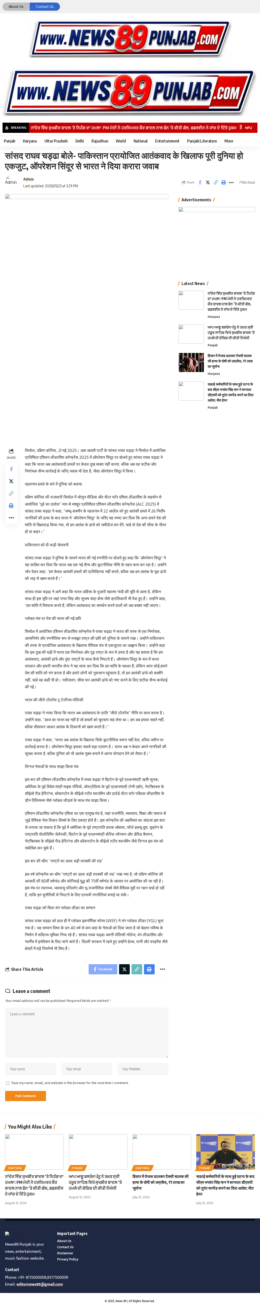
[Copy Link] (215, 182)
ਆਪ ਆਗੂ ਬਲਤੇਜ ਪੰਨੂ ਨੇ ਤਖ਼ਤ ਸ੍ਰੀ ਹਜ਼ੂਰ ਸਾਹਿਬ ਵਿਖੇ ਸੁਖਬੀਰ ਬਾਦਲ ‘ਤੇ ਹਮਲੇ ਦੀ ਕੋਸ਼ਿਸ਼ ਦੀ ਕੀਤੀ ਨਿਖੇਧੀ (231, 332)
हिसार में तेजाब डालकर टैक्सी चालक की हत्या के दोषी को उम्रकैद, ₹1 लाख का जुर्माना (230, 360)
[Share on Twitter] (207, 182)
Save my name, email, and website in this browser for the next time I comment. (70, 1083)
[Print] (223, 182)
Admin (28, 179)
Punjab (213, 345)
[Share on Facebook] (199, 182)
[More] (231, 182)
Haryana (214, 317)
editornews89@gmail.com (40, 1284)
